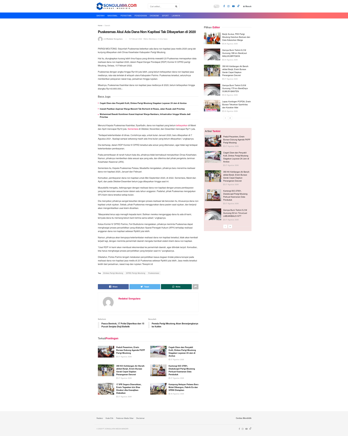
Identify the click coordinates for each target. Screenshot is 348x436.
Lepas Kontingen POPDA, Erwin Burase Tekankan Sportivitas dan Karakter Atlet (236, 104)
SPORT (165, 15)
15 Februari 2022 (135, 39)
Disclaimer (140, 418)
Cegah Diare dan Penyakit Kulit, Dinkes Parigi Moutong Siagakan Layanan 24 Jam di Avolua (143, 103)
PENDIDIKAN (141, 15)
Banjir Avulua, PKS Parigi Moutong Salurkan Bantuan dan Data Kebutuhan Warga (236, 37)
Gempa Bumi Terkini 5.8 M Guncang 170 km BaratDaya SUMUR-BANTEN (235, 88)
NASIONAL (113, 15)
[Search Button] (177, 6)
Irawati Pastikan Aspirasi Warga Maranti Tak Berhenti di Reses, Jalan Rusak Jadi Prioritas (142, 108)
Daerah (107, 25)
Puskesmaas (153, 273)
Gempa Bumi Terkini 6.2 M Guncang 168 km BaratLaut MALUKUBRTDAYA (234, 53)
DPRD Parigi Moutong (135, 273)
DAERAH (101, 15)
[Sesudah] (230, 118)
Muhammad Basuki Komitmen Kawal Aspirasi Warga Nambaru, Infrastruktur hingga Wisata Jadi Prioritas (145, 115)
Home (100, 25)
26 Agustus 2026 (177, 393)
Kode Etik (109, 418)
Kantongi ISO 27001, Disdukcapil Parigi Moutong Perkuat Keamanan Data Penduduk (182, 370)
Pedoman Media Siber (124, 418)
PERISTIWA (126, 15)
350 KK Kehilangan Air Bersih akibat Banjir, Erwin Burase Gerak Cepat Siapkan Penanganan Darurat (130, 370)
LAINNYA (176, 15)
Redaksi (100, 418)
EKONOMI (154, 15)
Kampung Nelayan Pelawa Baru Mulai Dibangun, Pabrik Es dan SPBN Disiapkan (183, 387)
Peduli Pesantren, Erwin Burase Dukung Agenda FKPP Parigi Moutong (130, 350)
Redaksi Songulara (114, 39)
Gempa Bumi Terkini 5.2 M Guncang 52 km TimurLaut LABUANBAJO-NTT (235, 212)
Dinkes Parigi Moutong (113, 273)
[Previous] (225, 118)
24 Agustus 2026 (231, 59)
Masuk (248, 6)
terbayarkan (182, 125)
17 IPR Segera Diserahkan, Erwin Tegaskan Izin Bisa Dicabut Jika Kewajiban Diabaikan (128, 388)
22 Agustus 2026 (231, 95)
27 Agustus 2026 (125, 356)
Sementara (133, 128)
